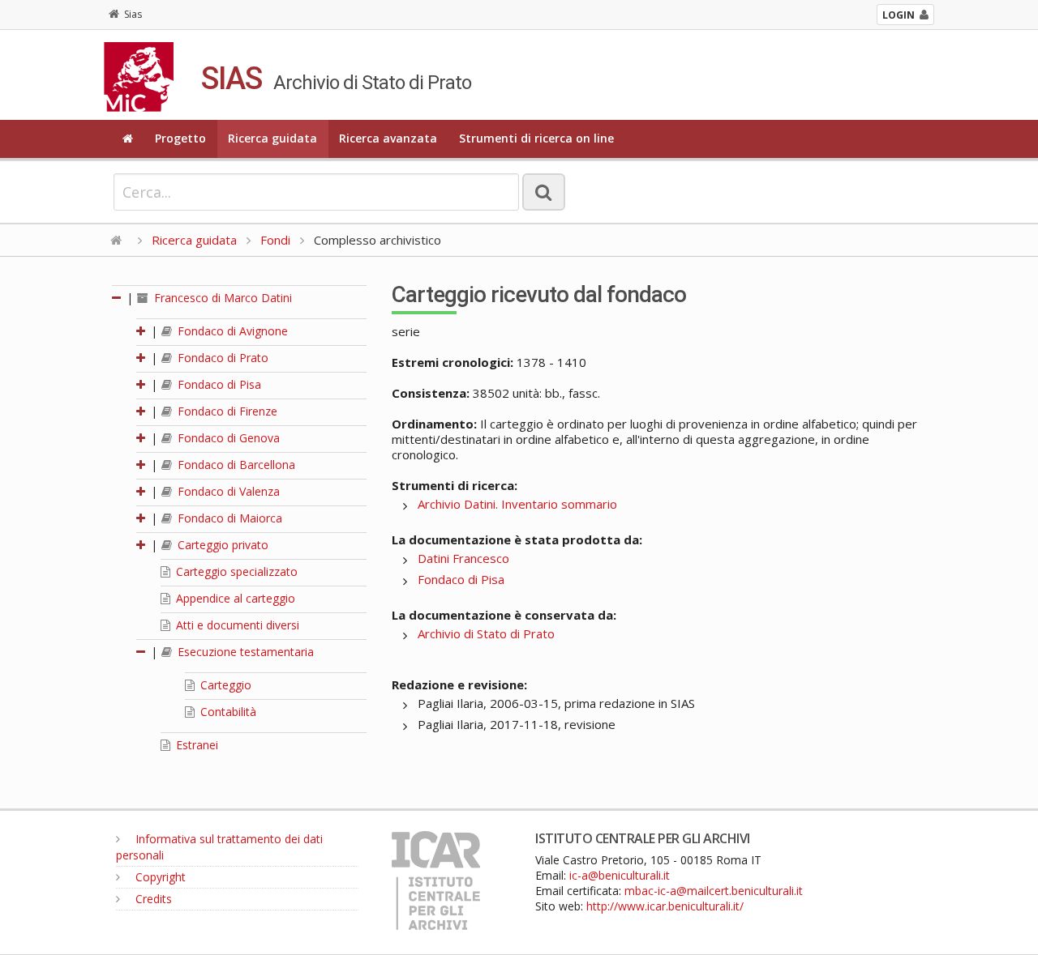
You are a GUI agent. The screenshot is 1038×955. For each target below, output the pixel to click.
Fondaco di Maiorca (228, 518)
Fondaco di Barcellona (234, 464)
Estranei (195, 744)
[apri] (142, 331)
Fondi (275, 240)
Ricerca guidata (272, 138)
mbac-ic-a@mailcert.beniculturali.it (713, 890)
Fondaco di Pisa (217, 384)
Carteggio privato (221, 544)
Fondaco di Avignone (231, 331)
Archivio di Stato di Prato (486, 633)
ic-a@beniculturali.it (619, 875)
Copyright (159, 877)
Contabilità (226, 711)
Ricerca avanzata (388, 138)
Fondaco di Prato (221, 357)
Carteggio (224, 685)
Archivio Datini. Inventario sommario (517, 504)
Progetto (180, 138)
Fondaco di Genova (227, 438)
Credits (152, 898)
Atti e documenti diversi (236, 625)
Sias (133, 14)
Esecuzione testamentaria (244, 651)
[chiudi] (142, 651)
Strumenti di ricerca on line (536, 138)
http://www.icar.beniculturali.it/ (665, 906)
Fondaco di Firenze (225, 411)
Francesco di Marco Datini (221, 297)
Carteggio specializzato (235, 571)
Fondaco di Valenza (227, 491)
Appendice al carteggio (234, 598)
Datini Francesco (463, 558)
